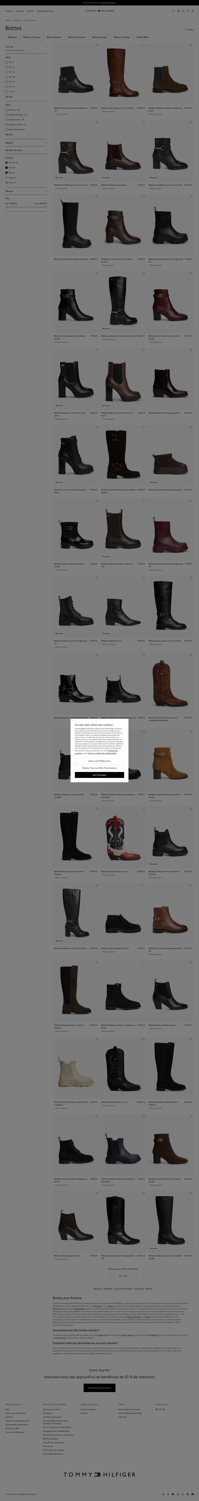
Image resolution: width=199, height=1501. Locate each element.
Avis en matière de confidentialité (102, 753)
